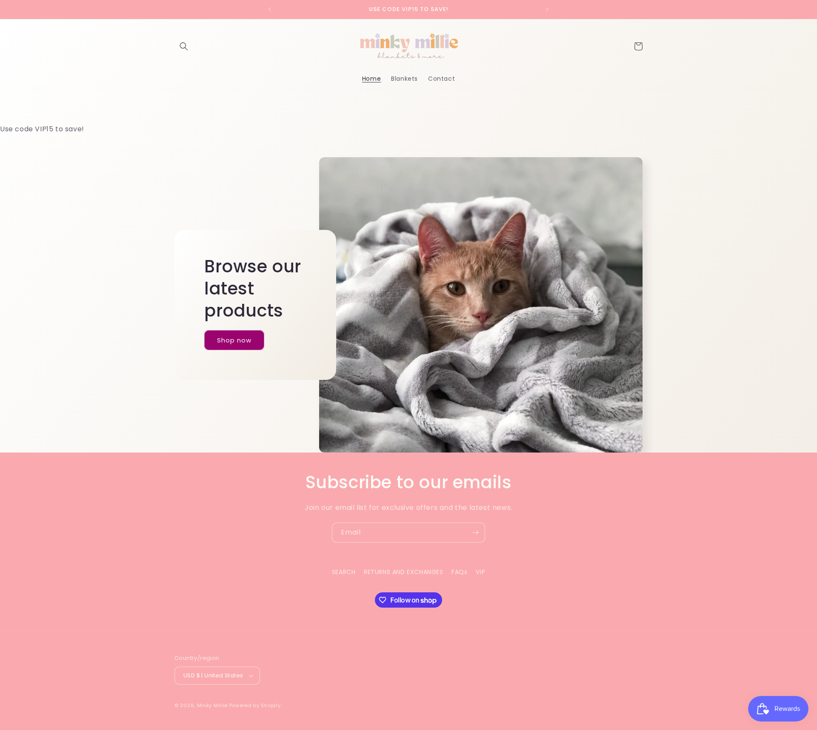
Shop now (234, 340)
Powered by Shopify (255, 705)
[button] (183, 46)
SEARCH (344, 572)
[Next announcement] (547, 9)
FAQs (459, 572)
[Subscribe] (475, 533)
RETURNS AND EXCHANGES (403, 572)
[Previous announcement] (269, 9)
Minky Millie (212, 705)
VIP (480, 572)
